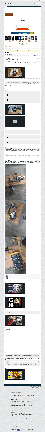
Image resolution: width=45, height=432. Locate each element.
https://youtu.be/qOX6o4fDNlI (9, 92)
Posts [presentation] (5, 54)
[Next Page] (37, 55)
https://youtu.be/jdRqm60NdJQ (13, 93)
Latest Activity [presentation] (8, 54)
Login (39, 0)
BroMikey (7, 90)
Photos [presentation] (11, 54)
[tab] (6, 54)
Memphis (7, 58)
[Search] (40, 3)
